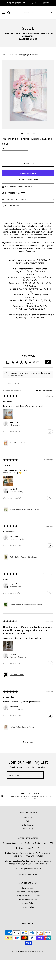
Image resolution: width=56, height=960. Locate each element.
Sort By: (38, 390)
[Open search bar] (9, 12)
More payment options (28, 179)
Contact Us (28, 829)
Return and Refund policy (28, 892)
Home (4, 55)
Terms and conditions (28, 899)
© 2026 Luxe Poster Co (20, 951)
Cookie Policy (28, 903)
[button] (28, 94)
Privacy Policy (28, 907)
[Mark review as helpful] (50, 431)
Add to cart (28, 164)
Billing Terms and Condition (28, 895)
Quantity (5, 148)
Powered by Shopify (37, 951)
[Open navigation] (3, 12)
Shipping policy (28, 888)
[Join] (47, 775)
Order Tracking (28, 825)
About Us (28, 817)
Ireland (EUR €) (27, 923)
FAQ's (28, 821)
